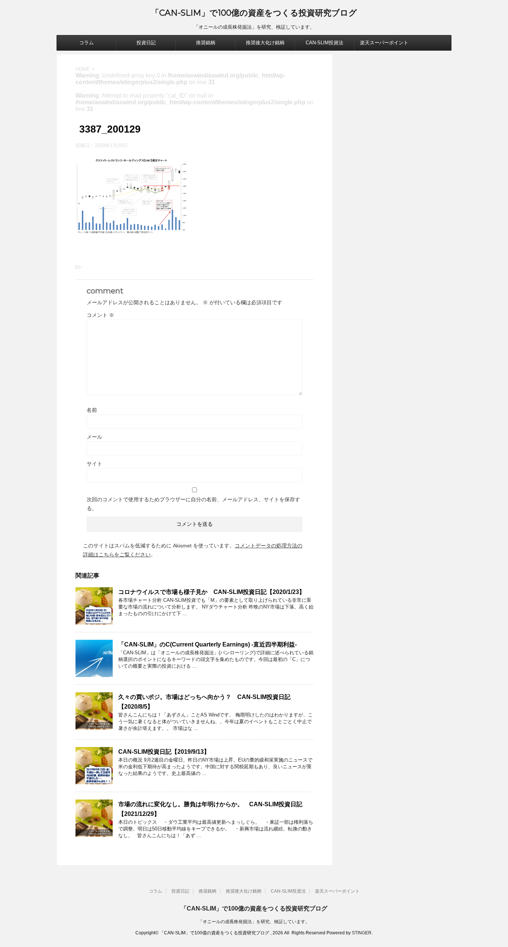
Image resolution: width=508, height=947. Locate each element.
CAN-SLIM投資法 (324, 42)
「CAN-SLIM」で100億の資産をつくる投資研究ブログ (254, 13)
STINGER (362, 932)
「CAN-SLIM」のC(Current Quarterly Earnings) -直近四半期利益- (207, 644)
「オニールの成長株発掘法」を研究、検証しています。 (254, 921)
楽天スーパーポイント (384, 42)
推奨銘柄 (205, 42)
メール (94, 437)
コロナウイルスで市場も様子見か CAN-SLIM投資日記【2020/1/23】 (211, 592)
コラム (86, 42)
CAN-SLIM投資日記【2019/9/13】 (164, 752)
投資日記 (146, 42)
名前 (92, 410)
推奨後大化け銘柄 (265, 42)
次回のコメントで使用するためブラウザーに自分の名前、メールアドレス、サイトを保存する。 (193, 503)
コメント (100, 315)
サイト (94, 464)
